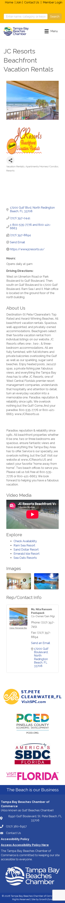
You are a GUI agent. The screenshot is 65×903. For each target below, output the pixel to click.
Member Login (52, 2)
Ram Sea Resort (24, 545)
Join (18, 2)
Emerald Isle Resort (27, 553)
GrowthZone (46, 899)
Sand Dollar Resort (26, 549)
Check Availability (25, 541)
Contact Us (31, 2)
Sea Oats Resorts (25, 557)
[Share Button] (10, 160)
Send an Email (40, 643)
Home (9, 2)
